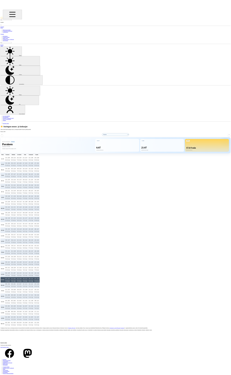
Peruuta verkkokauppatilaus (8, 373)
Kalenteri (2, 26)
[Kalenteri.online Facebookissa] (9, 357)
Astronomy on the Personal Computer (117, 328)
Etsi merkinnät (5, 117)
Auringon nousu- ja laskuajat (8, 39)
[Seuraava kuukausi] (229, 134)
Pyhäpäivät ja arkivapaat (7, 31)
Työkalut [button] (2, 34)
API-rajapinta (5, 40)
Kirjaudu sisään (6, 123)
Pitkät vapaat (5, 38)
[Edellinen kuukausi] (2, 134)
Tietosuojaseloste (6, 371)
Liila (19, 104)
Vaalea (20, 65)
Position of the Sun (71, 328)
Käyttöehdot (5, 372)
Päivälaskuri (5, 36)
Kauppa (1, 44)
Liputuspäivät (5, 32)
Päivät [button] (1, 27)
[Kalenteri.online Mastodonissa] (28, 357)
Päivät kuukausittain (7, 29)
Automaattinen (21, 84)
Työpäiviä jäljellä (6, 37)
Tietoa (1, 46)
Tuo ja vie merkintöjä (7, 119)
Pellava (20, 94)
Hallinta (4, 120)
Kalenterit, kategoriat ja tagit (8, 118)
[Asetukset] (12, 14)
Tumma (20, 74)
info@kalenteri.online (4, 347)
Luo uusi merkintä (6, 116)
